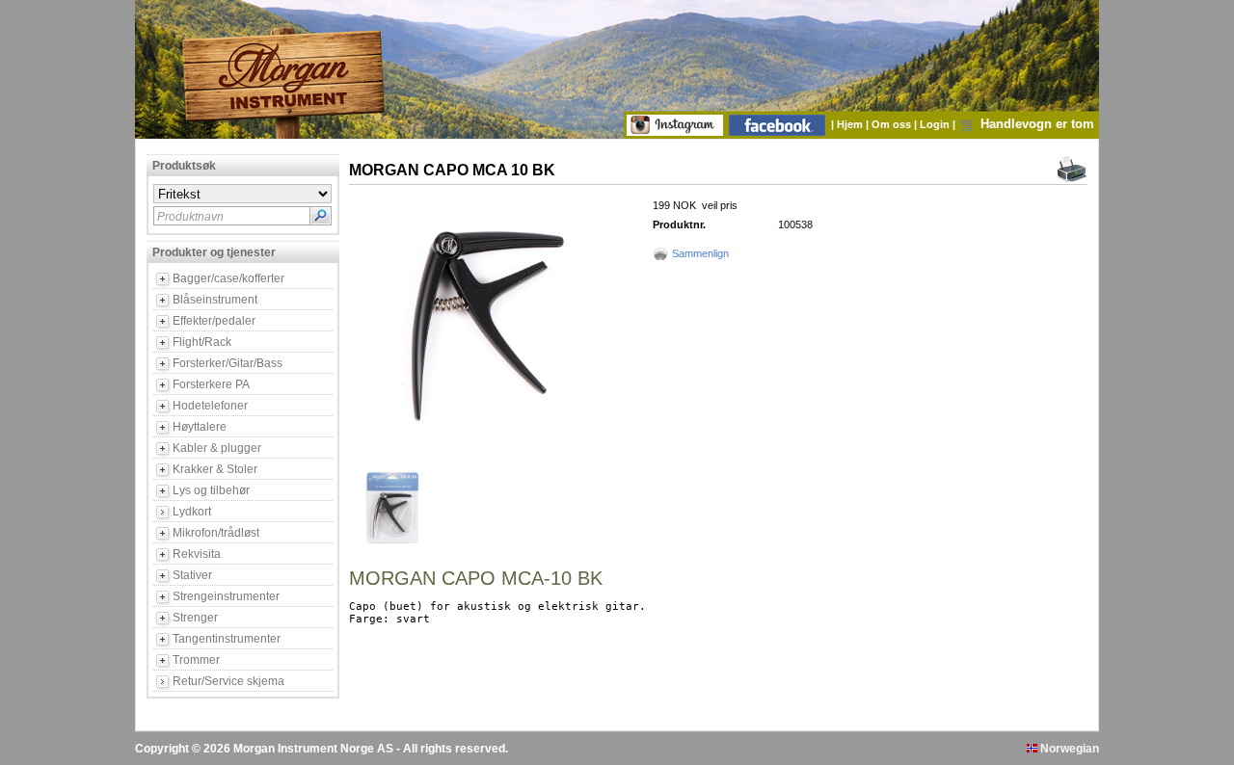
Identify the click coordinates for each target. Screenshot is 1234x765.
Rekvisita (197, 554)
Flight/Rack (202, 342)
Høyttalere (200, 427)
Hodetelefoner (210, 405)
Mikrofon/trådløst (216, 533)
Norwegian (1068, 748)
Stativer (192, 575)
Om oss (893, 124)
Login (936, 124)
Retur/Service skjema (228, 681)
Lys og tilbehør (211, 490)
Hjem (851, 124)
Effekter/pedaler (214, 321)
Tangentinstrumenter (227, 639)
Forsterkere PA (211, 384)
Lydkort (192, 511)
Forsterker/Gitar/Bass (227, 363)
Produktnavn (190, 217)
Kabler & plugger (217, 448)
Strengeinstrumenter (226, 596)
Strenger (195, 617)
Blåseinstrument (215, 299)
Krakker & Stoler (215, 469)
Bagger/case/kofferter (228, 278)
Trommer (196, 660)
